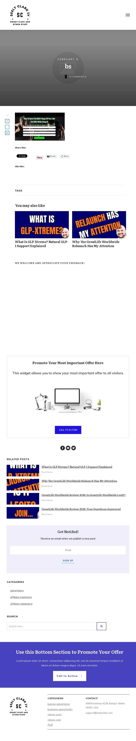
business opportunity (60, 709)
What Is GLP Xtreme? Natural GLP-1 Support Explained (42, 231)
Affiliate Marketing (21, 603)
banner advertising (59, 704)
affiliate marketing (21, 597)
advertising (17, 590)
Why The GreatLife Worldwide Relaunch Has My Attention (99, 231)
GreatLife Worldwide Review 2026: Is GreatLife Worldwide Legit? (84, 495)
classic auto (55, 714)
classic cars (54, 719)
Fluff (50, 724)
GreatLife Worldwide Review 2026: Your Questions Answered (81, 509)
